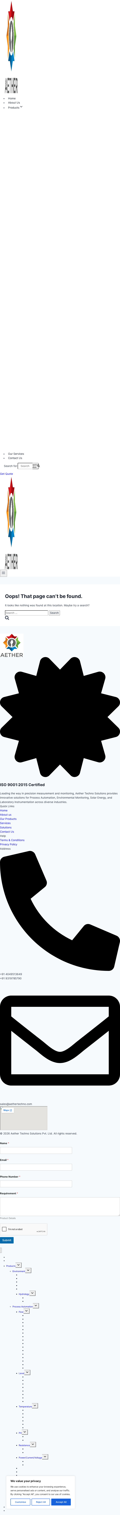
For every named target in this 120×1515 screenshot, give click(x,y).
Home (4, 810)
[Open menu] (3, 573)
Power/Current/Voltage (30, 1457)
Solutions (6, 827)
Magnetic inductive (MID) (38, 1361)
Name (4, 1143)
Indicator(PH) (32, 1440)
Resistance (24, 1445)
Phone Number (10, 1176)
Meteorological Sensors (30, 1282)
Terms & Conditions (12, 840)
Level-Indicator (32, 1401)
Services (5, 823)
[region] (40, 1492)
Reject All (41, 1502)
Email (4, 1160)
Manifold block (32, 1368)
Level (21, 1373)
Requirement (9, 1193)
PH (20, 1433)
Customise (20, 1502)
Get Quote (6, 473)
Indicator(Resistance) (36, 1452)
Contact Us (15, 458)
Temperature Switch (35, 1427)
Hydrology (24, 1294)
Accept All (61, 1502)
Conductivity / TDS (28, 1471)
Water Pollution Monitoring (38, 1301)
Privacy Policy (8, 844)
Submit (6, 1240)
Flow (21, 1312)
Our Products (8, 818)
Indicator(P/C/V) (33, 1464)
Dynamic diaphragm (35, 1336)
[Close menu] (1, 1250)
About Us (11, 1260)
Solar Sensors (26, 1289)
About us (5, 814)
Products (10, 1266)
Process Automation (22, 1306)
